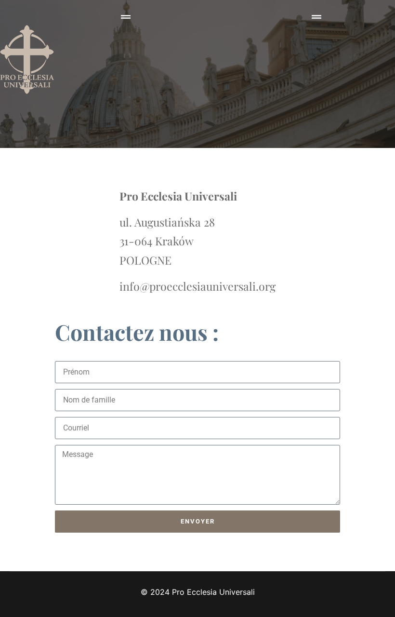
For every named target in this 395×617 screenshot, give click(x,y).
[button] (125, 17)
